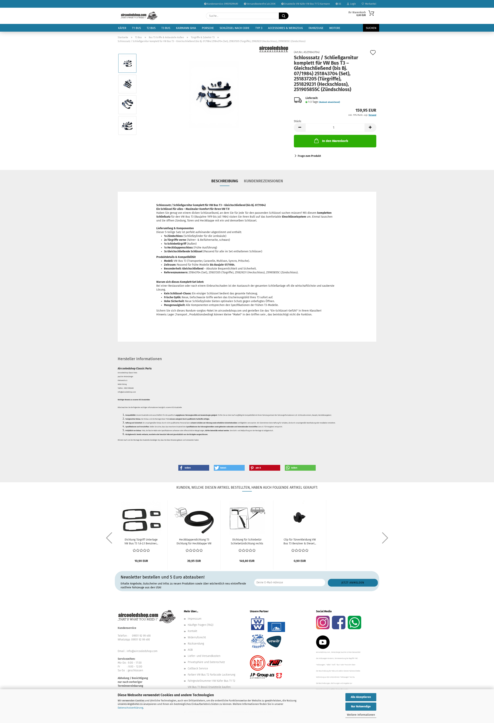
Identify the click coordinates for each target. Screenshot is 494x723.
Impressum (194, 618)
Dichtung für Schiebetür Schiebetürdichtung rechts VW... (247, 542)
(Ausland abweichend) (329, 102)
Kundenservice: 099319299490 (222, 4)
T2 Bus (151, 28)
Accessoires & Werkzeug (285, 28)
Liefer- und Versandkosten (204, 656)
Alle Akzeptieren (361, 697)
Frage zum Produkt (309, 156)
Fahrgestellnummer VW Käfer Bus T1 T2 (211, 680)
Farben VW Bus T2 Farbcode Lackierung (211, 674)
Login (352, 4)
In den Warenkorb (335, 141)
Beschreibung (224, 181)
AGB (190, 649)
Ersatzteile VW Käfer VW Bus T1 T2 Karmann (307, 4)
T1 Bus (136, 28)
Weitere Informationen (361, 714)
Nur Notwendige (361, 706)
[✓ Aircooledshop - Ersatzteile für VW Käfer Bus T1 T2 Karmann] (139, 16)
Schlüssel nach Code (235, 28)
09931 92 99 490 (141, 635)
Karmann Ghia (186, 28)
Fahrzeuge (316, 28)
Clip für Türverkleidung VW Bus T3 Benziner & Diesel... (299, 541)
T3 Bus (165, 28)
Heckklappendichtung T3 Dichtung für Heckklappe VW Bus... (194, 542)
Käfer (122, 28)
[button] (299, 127)
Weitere (334, 28)
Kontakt (192, 631)
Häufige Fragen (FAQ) (200, 625)
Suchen (371, 28)
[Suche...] (283, 16)
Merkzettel (370, 4)
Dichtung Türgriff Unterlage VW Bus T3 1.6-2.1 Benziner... (141, 541)
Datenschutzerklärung (130, 707)
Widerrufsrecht (197, 637)
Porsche (208, 28)
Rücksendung (196, 643)
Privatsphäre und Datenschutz (206, 662)
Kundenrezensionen (263, 181)
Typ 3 (258, 28)
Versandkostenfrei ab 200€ (261, 4)
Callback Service (198, 668)
